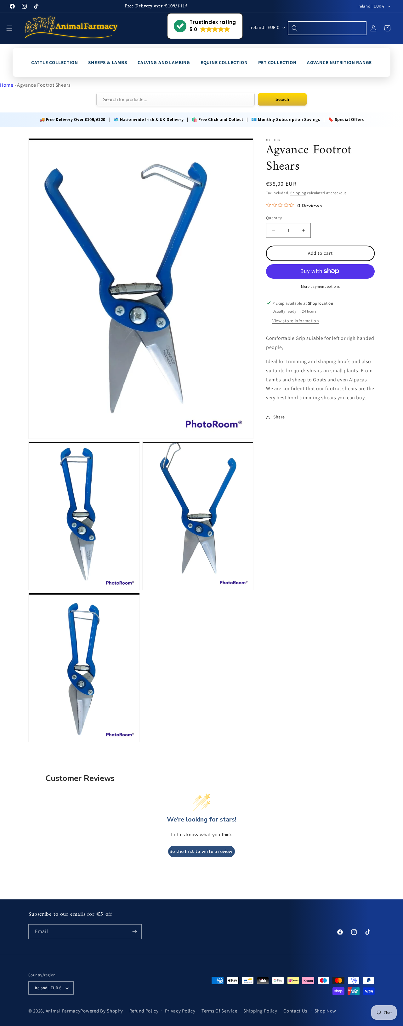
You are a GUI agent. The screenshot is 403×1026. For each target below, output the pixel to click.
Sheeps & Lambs (107, 62)
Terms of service (219, 1011)
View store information (295, 321)
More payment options (320, 286)
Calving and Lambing (164, 62)
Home (6, 85)
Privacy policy (180, 1011)
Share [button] (279, 417)
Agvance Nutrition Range (339, 62)
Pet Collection (277, 62)
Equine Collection (224, 62)
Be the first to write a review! (201, 851)
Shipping (298, 192)
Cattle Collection (54, 62)
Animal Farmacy (63, 1011)
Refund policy (144, 1011)
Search (282, 99)
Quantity (274, 218)
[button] (13, 28)
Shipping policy (260, 1011)
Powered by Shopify (101, 1011)
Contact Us (295, 1011)
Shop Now (326, 1011)
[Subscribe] (134, 931)
